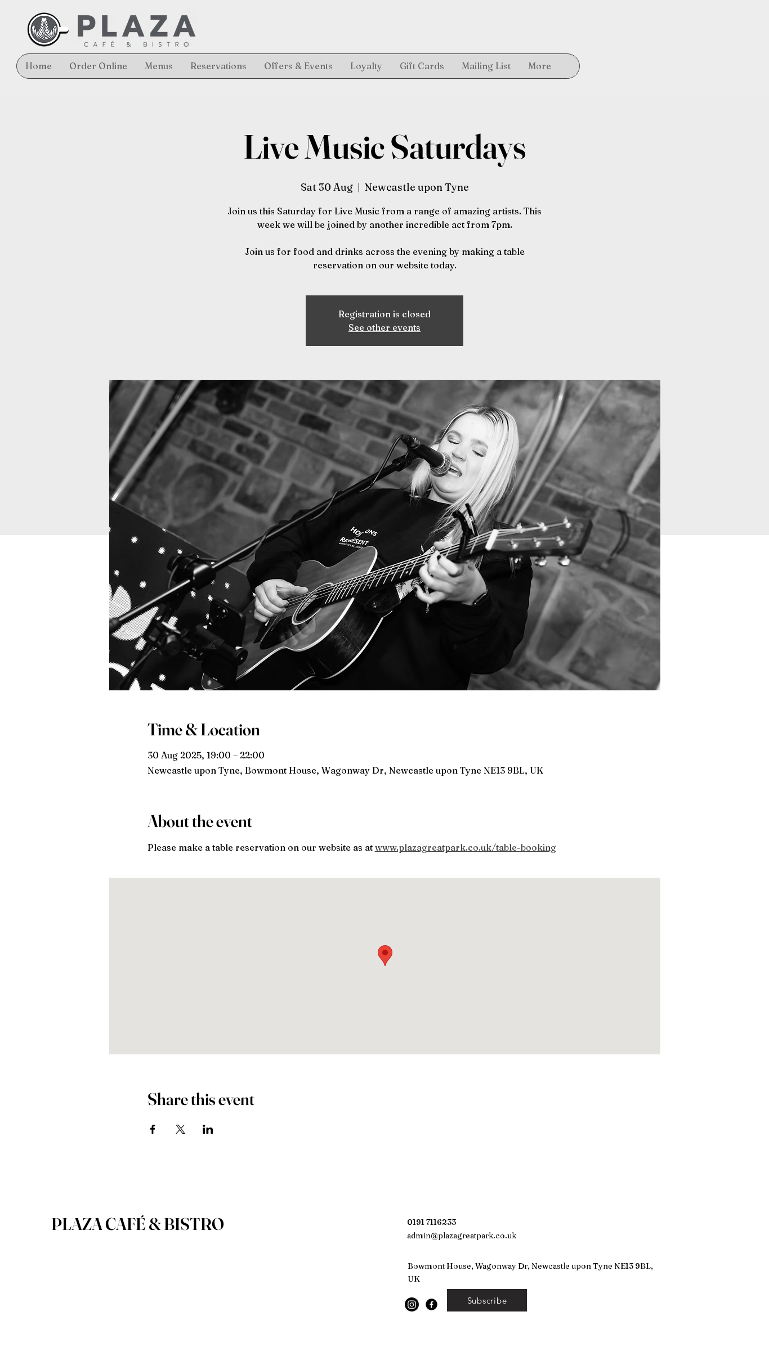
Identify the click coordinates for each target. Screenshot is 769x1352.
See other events (384, 327)
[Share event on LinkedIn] (208, 1129)
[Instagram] (412, 1304)
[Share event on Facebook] (152, 1129)
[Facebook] (431, 1304)
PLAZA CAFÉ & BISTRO (137, 1224)
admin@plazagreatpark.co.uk (461, 1235)
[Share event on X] (180, 1129)
